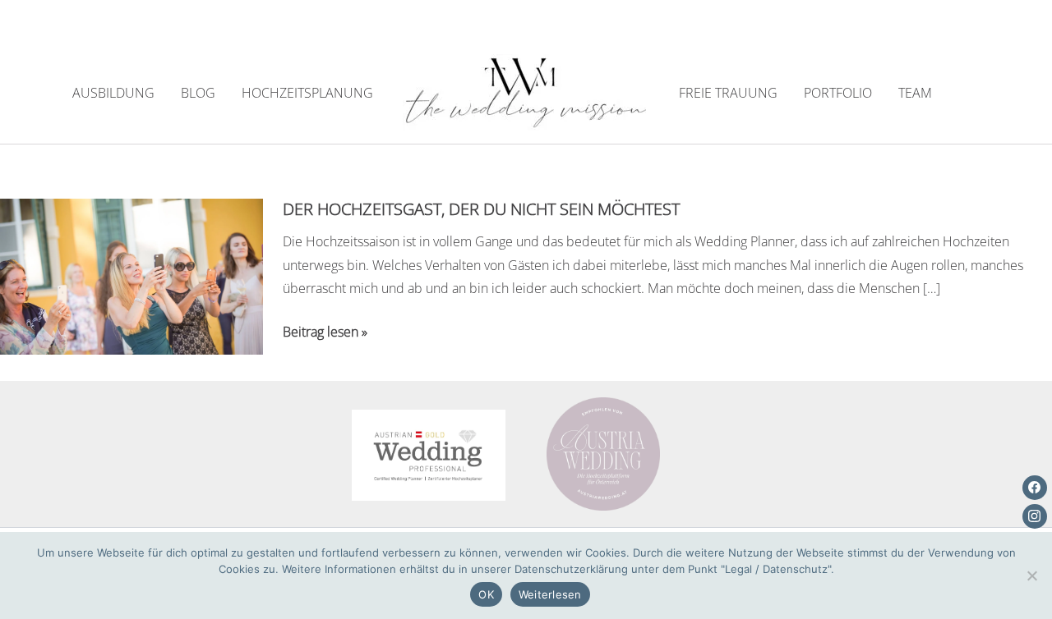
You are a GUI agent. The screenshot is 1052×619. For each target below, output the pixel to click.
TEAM (915, 93)
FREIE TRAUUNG (728, 93)
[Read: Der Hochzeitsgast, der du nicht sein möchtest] (131, 275)
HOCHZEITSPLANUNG (307, 93)
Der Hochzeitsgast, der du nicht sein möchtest (481, 209)
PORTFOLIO (838, 93)
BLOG (198, 93)
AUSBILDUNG (113, 93)
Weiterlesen (550, 594)
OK (486, 594)
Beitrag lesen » (325, 333)
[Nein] (1031, 575)
